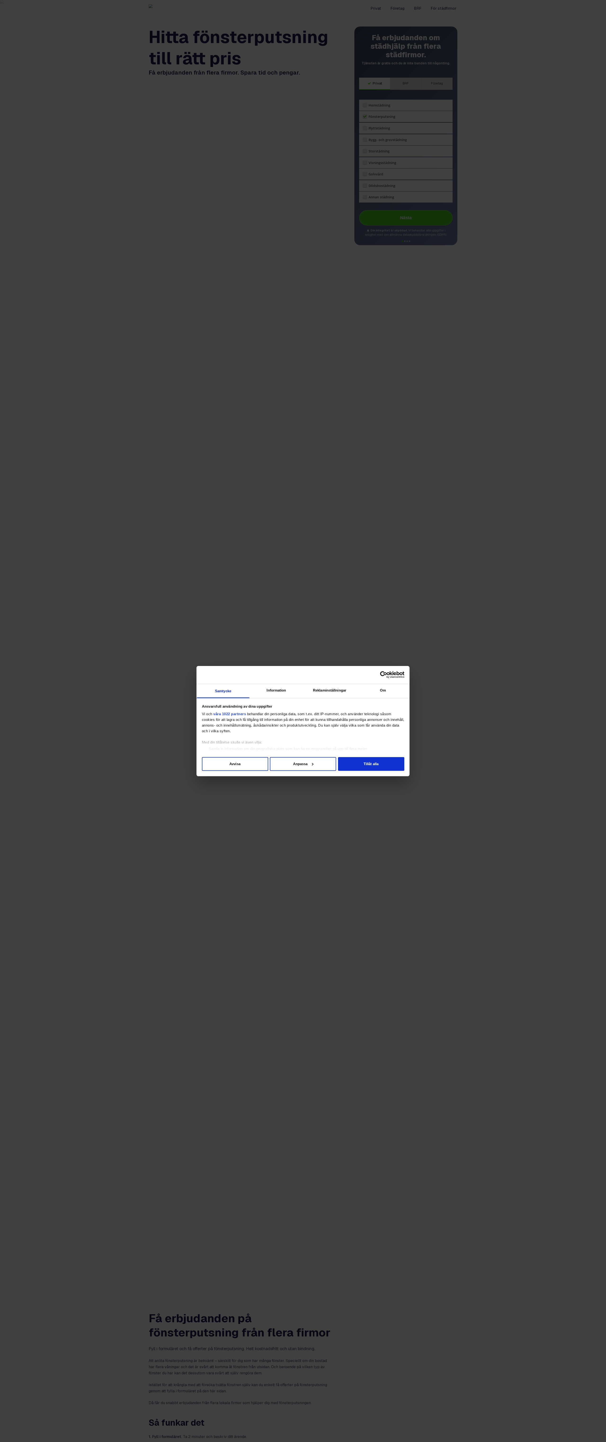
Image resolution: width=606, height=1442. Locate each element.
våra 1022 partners (229, 714)
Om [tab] (383, 690)
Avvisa (235, 764)
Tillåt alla (371, 764)
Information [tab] (276, 690)
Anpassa (300, 764)
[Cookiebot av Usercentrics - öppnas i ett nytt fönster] (383, 674)
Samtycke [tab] (223, 691)
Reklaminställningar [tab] (329, 690)
